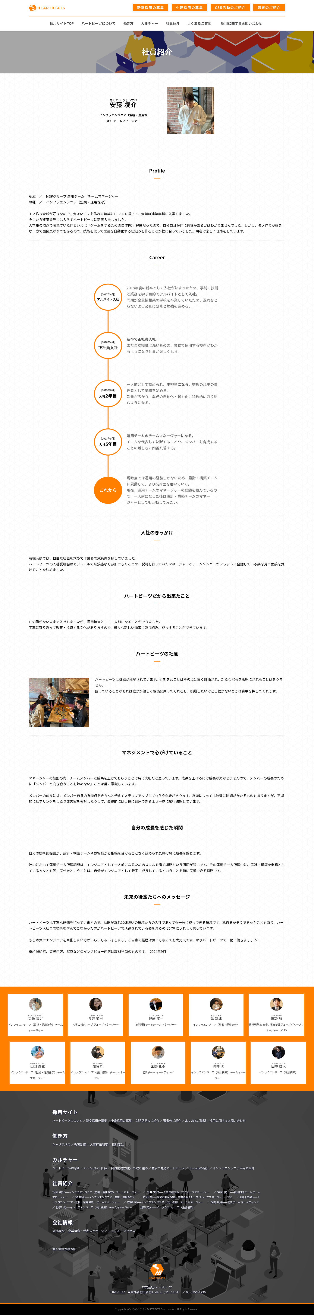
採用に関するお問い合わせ (228, 1120)
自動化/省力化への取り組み (129, 1168)
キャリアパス (61, 1144)
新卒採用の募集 (96, 1120)
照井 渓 (94, 1207)
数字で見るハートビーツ (168, 1168)
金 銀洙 (105, 1197)
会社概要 (58, 1231)
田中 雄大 (167, 1207)
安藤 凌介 (95, 1192)
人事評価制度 (99, 1144)
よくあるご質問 (195, 1120)
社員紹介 (62, 1183)
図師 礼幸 (235, 1202)
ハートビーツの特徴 (65, 1168)
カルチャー (65, 1159)
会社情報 (62, 1222)
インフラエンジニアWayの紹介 (233, 1168)
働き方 (60, 1135)
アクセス (129, 1231)
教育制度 (80, 1144)
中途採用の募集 (121, 1120)
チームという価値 (95, 1168)
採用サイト (65, 1112)
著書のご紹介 (172, 1120)
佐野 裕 (187, 1197)
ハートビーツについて (67, 1120)
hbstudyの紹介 (198, 1168)
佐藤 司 (165, 1202)
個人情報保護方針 (64, 1249)
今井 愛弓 (178, 1192)
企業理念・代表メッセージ (86, 1231)
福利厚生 (118, 1144)
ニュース (114, 1231)
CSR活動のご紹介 (147, 1120)
